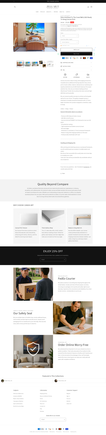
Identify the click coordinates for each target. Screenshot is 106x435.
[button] (15, 6)
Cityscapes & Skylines (18, 401)
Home (41, 398)
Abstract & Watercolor (18, 393)
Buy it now (76, 53)
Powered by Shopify (44, 431)
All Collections (43, 401)
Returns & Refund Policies (46, 396)
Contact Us (86, 167)
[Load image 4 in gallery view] (42, 64)
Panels (62, 33)
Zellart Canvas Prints (37, 431)
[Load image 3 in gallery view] (35, 64)
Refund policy (52, 431)
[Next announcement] (92, 1)
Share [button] (63, 173)
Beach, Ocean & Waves (18, 398)
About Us (42, 403)
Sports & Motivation (17, 403)
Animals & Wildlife (17, 396)
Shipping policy (73, 431)
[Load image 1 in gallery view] (20, 64)
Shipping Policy (43, 393)
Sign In (68, 396)
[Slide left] (15, 64)
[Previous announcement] (13, 1)
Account (68, 398)
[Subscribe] (64, 259)
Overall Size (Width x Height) (66, 39)
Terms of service (66, 431)
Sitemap (42, 411)
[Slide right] (55, 64)
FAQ (41, 408)
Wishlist (68, 401)
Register (68, 393)
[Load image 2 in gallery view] (27, 64)
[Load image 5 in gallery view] (50, 64)
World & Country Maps (18, 406)
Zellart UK (69, 403)
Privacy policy (59, 431)
